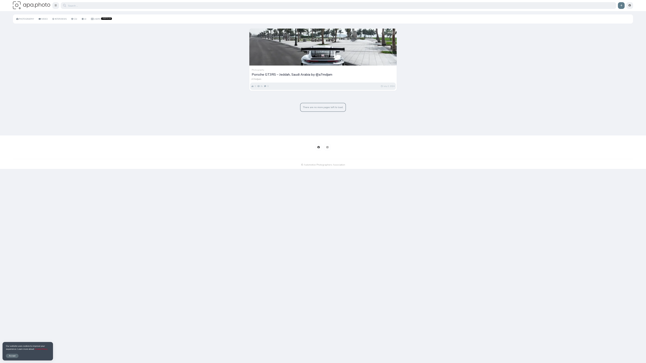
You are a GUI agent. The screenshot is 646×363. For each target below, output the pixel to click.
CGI (75, 19)
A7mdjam (256, 79)
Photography (26, 19)
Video (45, 19)
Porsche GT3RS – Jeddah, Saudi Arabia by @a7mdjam (292, 75)
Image (390, 32)
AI (85, 19)
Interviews (61, 19)
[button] (55, 5)
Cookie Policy (41, 349)
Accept (12, 355)
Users (102, 19)
